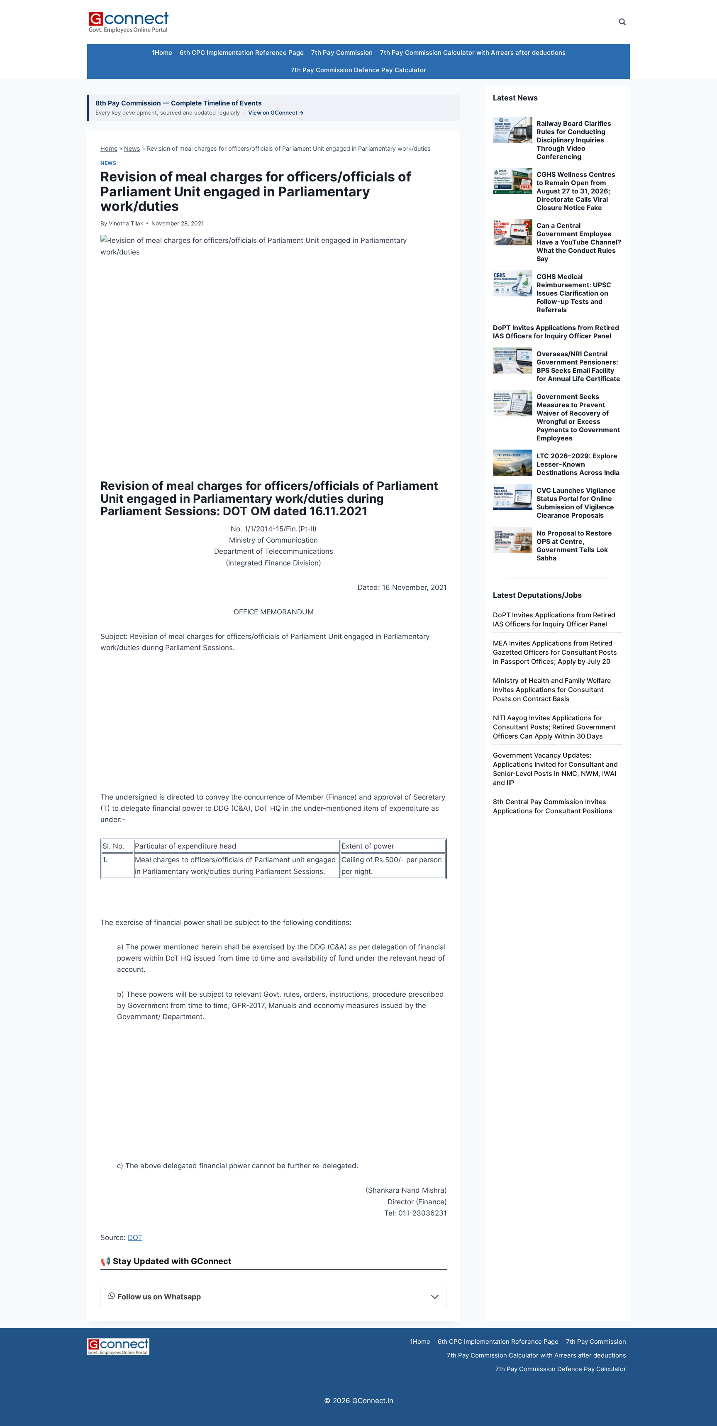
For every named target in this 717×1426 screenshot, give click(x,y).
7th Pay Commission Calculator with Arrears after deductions (473, 52)
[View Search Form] (622, 22)
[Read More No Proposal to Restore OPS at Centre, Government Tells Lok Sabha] (512, 540)
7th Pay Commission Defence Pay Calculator (358, 70)
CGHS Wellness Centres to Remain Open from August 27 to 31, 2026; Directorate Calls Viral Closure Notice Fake (576, 191)
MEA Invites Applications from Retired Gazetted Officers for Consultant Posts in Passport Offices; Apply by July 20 (555, 652)
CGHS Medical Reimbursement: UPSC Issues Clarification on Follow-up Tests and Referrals (574, 293)
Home (108, 148)
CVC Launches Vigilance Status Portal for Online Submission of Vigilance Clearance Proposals (576, 502)
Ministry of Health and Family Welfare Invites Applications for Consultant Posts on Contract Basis (552, 689)
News (132, 148)
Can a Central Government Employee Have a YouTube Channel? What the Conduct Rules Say (579, 242)
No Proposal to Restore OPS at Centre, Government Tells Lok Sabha (574, 545)
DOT (135, 1237)
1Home (162, 52)
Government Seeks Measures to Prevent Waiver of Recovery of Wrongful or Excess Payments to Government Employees (578, 417)
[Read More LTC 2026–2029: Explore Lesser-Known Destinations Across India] (512, 463)
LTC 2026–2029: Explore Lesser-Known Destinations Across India (578, 464)
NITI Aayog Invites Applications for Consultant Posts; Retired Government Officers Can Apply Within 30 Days (554, 727)
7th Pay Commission (342, 52)
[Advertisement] (460, 22)
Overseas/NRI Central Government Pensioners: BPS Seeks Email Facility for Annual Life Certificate (578, 366)
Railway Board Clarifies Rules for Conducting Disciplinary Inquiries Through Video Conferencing (574, 140)
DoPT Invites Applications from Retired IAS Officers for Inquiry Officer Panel (556, 331)
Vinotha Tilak (126, 223)
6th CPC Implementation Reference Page (242, 52)
